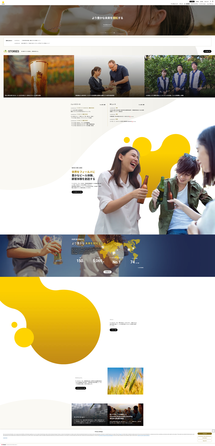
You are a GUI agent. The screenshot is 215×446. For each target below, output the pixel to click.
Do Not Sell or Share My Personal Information (106, 435)
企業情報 (197, 1)
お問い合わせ (206, 1)
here (120, 434)
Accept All (205, 433)
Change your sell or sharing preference (143, 435)
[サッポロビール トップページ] (3, 2)
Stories (192, 1)
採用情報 (201, 1)
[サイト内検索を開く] (210, 1)
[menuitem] (174, 4)
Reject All (204, 440)
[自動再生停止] (114, 32)
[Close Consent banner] (213, 431)
